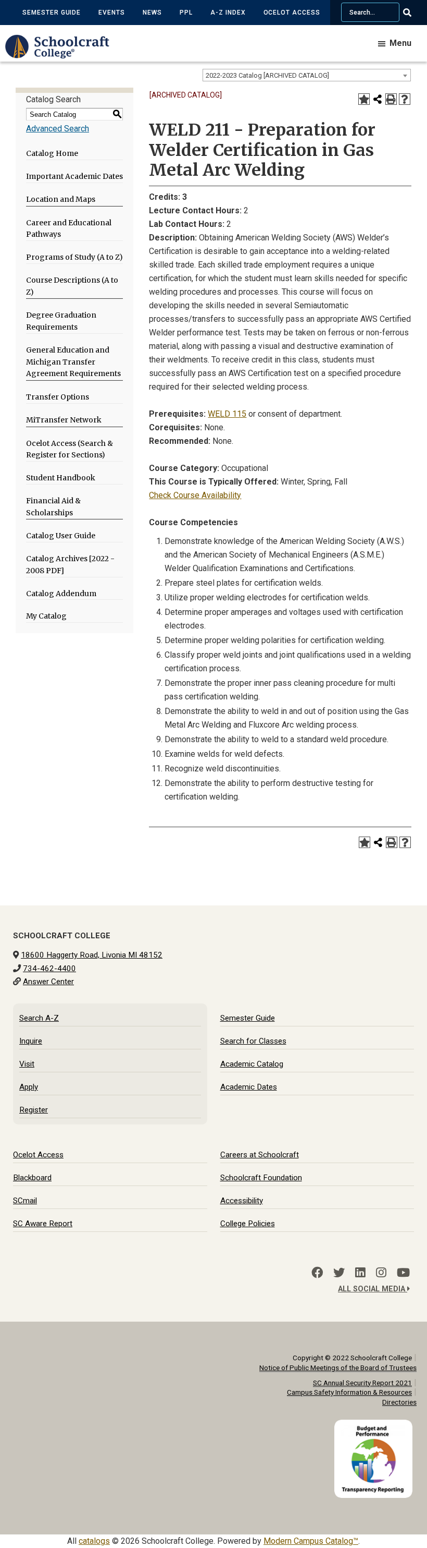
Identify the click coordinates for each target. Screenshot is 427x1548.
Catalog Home (52, 153)
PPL (186, 12)
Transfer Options (57, 397)
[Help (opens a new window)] (404, 99)
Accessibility (241, 1200)
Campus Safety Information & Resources (349, 1392)
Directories (399, 1402)
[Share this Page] (377, 99)
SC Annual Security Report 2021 (362, 1382)
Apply (28, 1087)
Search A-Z (39, 1018)
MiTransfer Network (64, 420)
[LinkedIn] (360, 1272)
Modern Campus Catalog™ (310, 1541)
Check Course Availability (195, 495)
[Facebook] (317, 1272)
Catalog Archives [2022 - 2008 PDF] (70, 564)
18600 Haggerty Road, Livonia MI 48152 (91, 955)
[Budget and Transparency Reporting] (375, 1426)
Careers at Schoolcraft (259, 1154)
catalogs (94, 1541)
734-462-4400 (49, 968)
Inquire (30, 1041)
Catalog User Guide (60, 535)
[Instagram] (381, 1272)
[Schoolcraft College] (62, 54)
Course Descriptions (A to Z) (72, 286)
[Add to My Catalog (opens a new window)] (364, 99)
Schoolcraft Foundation (261, 1177)
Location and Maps (60, 199)
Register (33, 1110)
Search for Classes (253, 1041)
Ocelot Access (291, 12)
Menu (400, 43)
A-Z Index (228, 12)
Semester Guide (51, 12)
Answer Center (48, 981)
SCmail (25, 1200)
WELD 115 (227, 414)
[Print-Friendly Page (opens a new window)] (391, 99)
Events (111, 12)
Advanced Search (57, 129)
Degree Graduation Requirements (61, 321)
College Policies (247, 1223)
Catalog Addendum (61, 593)
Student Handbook (60, 477)
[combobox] (307, 75)
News (152, 12)
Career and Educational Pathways (68, 228)
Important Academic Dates (74, 176)
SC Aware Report (42, 1223)
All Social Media (372, 1289)
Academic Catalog (251, 1064)
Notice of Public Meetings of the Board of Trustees (338, 1367)
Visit (26, 1064)
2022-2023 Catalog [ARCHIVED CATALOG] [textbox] (267, 75)
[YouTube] (403, 1272)
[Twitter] (339, 1272)
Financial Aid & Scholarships (53, 506)
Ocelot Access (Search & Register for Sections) (69, 449)
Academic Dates (248, 1087)
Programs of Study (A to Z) (74, 257)
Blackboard (32, 1177)
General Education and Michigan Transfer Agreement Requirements (73, 362)
